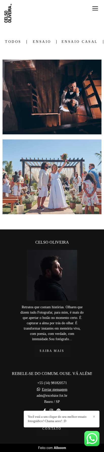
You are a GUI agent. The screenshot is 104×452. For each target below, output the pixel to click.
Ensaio (42, 42)
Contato (52, 428)
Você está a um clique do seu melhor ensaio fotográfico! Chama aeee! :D (57, 419)
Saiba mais (52, 351)
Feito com (52, 448)
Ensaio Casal (80, 42)
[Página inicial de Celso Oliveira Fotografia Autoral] (8, 14)
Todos (13, 42)
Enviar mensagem (54, 389)
